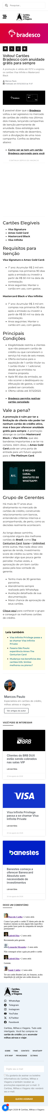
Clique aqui (10, 610)
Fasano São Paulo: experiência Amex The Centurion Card (22, 651)
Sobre (7, 1051)
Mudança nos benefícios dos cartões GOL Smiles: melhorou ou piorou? (25, 662)
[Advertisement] (24, 189)
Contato (25, 1051)
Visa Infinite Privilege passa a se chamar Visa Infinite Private (26, 640)
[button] (5, 48)
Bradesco (35, 110)
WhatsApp (37, 1051)
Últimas (34, 1056)
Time (16, 1051)
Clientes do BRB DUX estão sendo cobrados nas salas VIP (22, 759)
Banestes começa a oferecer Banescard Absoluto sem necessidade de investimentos (20, 875)
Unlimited (39, 543)
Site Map (9, 1056)
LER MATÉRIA (12, 769)
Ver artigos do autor (16, 710)
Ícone (26, 543)
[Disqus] (24, 945)
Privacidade (21, 1056)
